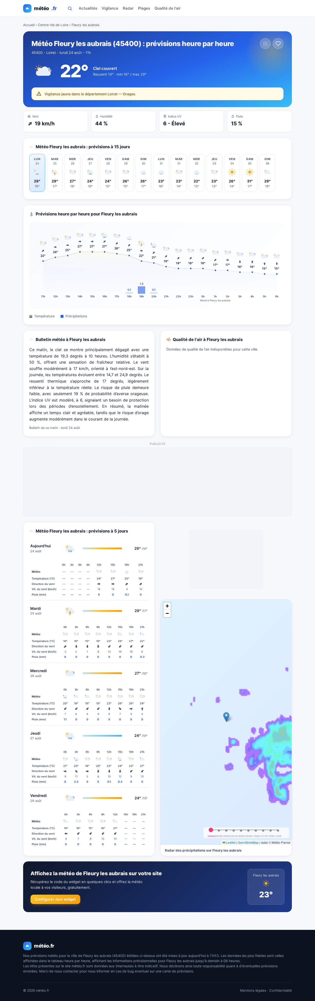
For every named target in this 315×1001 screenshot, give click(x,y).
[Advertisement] (157, 482)
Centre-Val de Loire (53, 25)
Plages (144, 8)
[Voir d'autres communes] (265, 43)
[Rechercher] (69, 8)
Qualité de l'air (168, 8)
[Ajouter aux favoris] (278, 43)
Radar (128, 8)
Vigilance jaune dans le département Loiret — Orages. (90, 94)
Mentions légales (253, 990)
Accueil (29, 25)
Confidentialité (280, 990)
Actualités (88, 8)
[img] (226, 722)
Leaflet (230, 842)
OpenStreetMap (248, 842)
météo (45, 8)
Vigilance (110, 8)
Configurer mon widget (55, 899)
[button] (226, 717)
